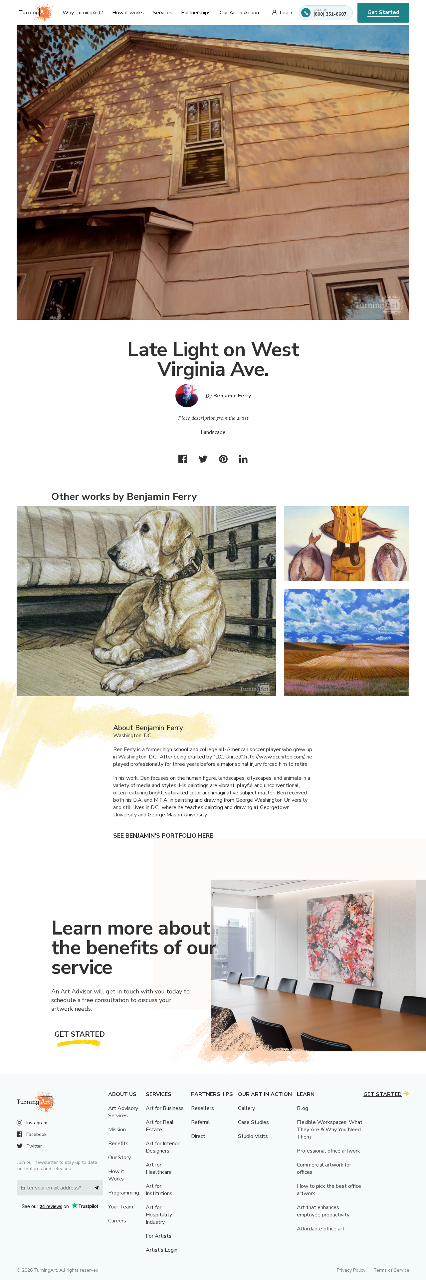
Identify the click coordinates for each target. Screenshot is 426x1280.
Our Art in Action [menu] (239, 12)
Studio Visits (253, 1136)
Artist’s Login (161, 1250)
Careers (117, 1220)
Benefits (118, 1143)
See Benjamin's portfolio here (163, 836)
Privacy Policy (351, 1270)
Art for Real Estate (160, 1126)
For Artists (158, 1236)
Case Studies (253, 1122)
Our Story (119, 1157)
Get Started (383, 12)
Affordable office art (320, 1228)
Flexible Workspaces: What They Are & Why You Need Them (329, 1130)
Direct (198, 1136)
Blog (302, 1108)
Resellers (202, 1108)
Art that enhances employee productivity (323, 1211)
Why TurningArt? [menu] (83, 12)
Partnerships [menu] (196, 12)
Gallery (246, 1108)
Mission (117, 1129)
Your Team (120, 1206)
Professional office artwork (328, 1151)
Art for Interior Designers (162, 1147)
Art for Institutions (159, 1189)
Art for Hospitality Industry (159, 1215)
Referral (200, 1122)
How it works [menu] (128, 12)
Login (286, 12)
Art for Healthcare (159, 1168)
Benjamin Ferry (232, 395)
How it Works (116, 1175)
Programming (123, 1192)
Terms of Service (391, 1270)
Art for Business (165, 1108)
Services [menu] (162, 12)
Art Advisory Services (123, 1112)
